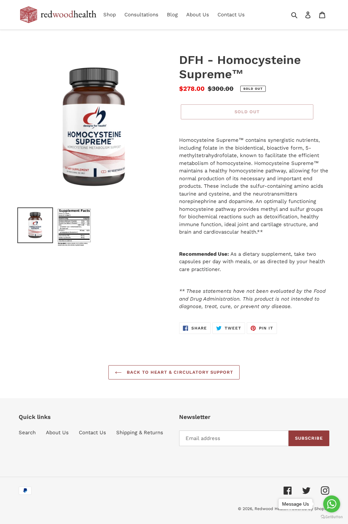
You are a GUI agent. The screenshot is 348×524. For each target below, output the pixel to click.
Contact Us (92, 432)
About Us (57, 432)
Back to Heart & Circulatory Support (179, 372)
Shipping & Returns (139, 432)
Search (27, 432)
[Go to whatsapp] (331, 503)
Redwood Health (271, 508)
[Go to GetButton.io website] (332, 517)
